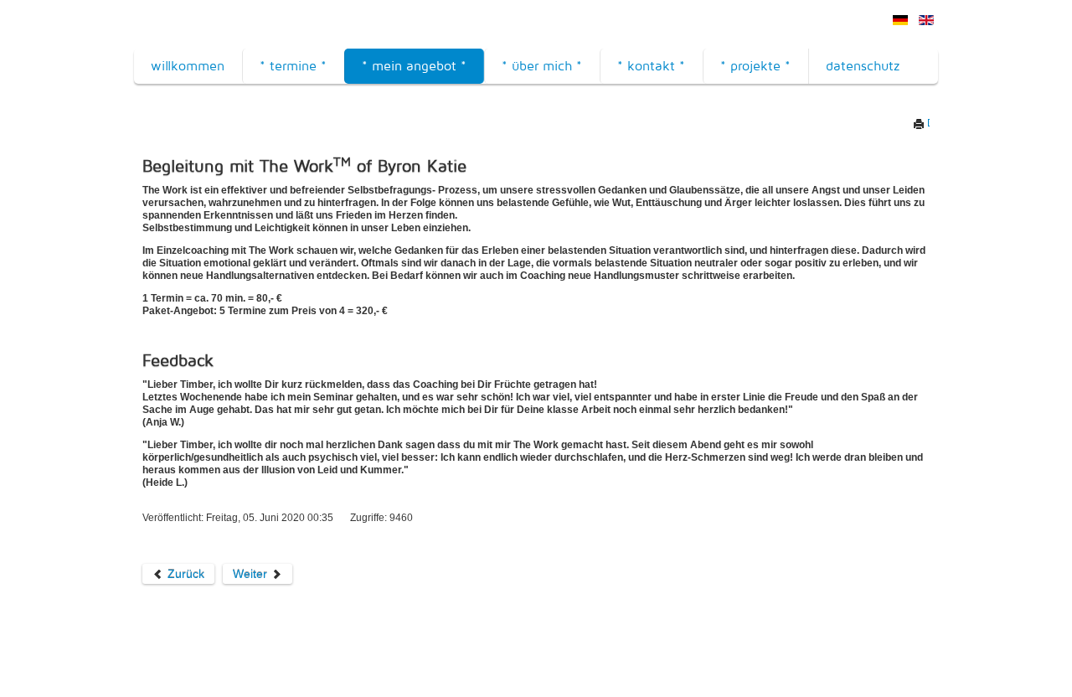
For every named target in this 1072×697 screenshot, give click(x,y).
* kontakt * (651, 66)
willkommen (187, 66)
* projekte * (755, 66)
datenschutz (862, 66)
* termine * (293, 66)
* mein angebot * (414, 66)
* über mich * (542, 66)
